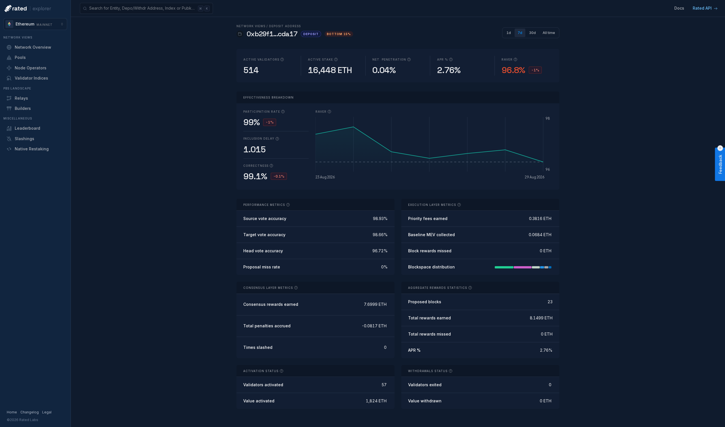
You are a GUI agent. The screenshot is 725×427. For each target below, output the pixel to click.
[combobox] (35, 24)
